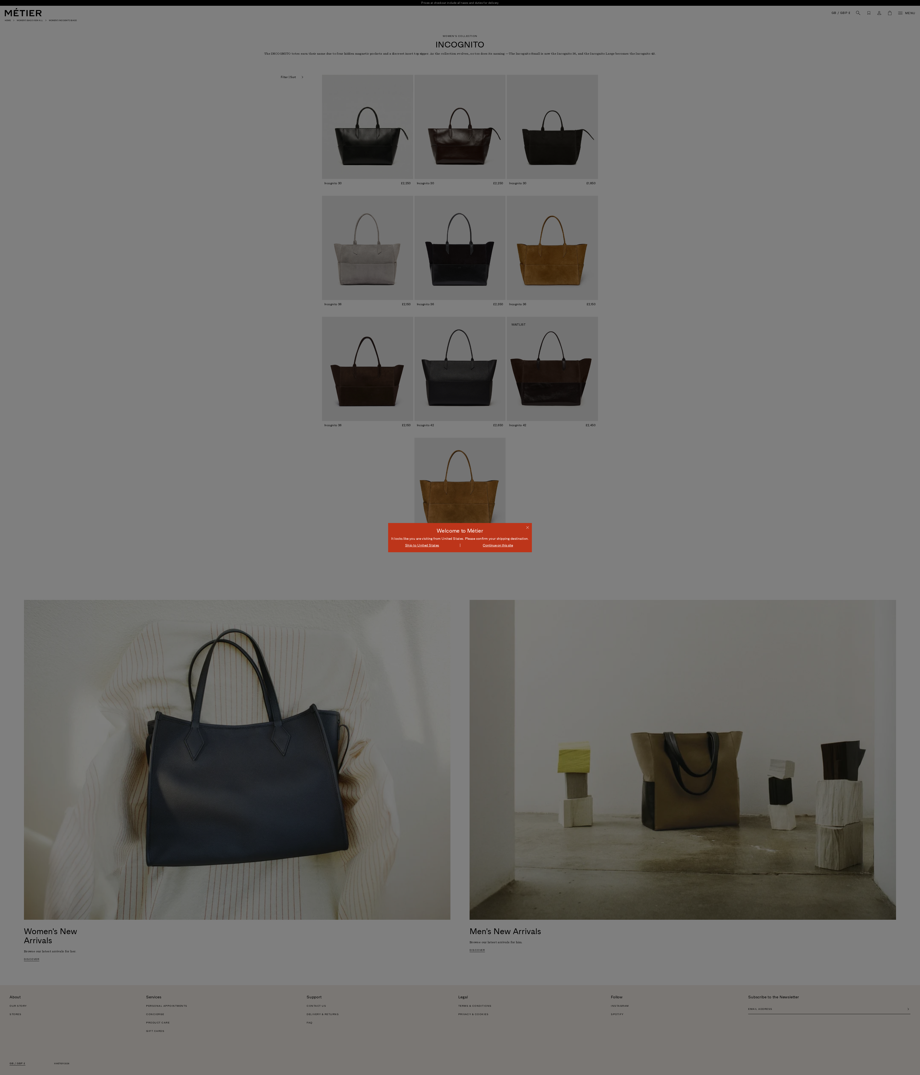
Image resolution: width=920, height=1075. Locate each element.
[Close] (527, 527)
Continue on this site (498, 545)
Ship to (422, 545)
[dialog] (460, 537)
